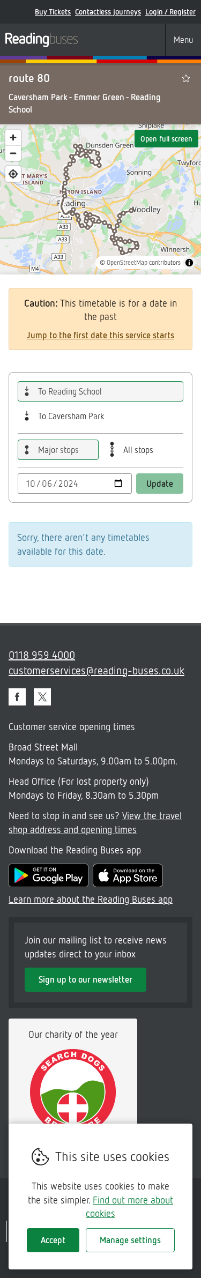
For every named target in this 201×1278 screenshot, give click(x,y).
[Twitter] (42, 696)
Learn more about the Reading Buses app (91, 899)
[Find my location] (13, 174)
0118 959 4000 (42, 654)
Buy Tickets (53, 11)
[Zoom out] (13, 153)
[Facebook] (17, 696)
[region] (100, 199)
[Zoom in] (13, 137)
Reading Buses (41, 40)
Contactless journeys (108, 11)
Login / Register (170, 11)
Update (159, 483)
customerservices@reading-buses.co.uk (96, 670)
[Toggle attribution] (189, 262)
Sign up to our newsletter (85, 979)
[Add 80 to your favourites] (186, 78)
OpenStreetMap (127, 262)
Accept (53, 1240)
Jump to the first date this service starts (100, 335)
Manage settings (130, 1240)
